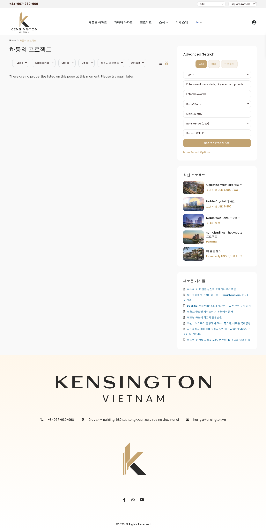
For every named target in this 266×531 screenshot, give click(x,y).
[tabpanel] (217, 113)
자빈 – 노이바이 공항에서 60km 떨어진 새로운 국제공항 (219, 323)
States (66, 63)
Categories (42, 63)
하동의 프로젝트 (110, 63)
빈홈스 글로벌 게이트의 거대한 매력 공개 (210, 311)
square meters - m (244, 4)
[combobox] (217, 75)
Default (135, 63)
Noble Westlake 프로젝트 (223, 218)
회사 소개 (181, 22)
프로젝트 (146, 22)
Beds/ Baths (194, 104)
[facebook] (124, 500)
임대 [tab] (201, 64)
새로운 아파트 (98, 22)
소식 (162, 22)
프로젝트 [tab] (229, 64)
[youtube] (141, 500)
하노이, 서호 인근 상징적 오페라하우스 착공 (211, 289)
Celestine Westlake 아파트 (224, 185)
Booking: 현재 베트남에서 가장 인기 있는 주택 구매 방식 (219, 306)
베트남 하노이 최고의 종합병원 (204, 317)
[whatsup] (133, 500)
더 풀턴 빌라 (213, 251)
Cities (85, 63)
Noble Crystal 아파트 (220, 201)
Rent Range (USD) (197, 123)
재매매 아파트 (123, 22)
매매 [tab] (214, 64)
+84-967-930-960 (23, 4)
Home (12, 40)
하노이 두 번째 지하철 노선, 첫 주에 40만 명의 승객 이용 (218, 340)
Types (19, 63)
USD (202, 4)
